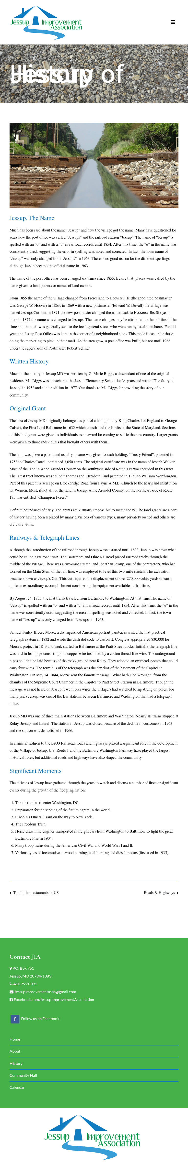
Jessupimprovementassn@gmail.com (44, 991)
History (16, 1063)
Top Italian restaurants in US (36, 892)
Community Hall (23, 1075)
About (15, 1051)
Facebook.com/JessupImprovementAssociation (53, 999)
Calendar (17, 1087)
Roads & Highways (159, 892)
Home (15, 1039)
